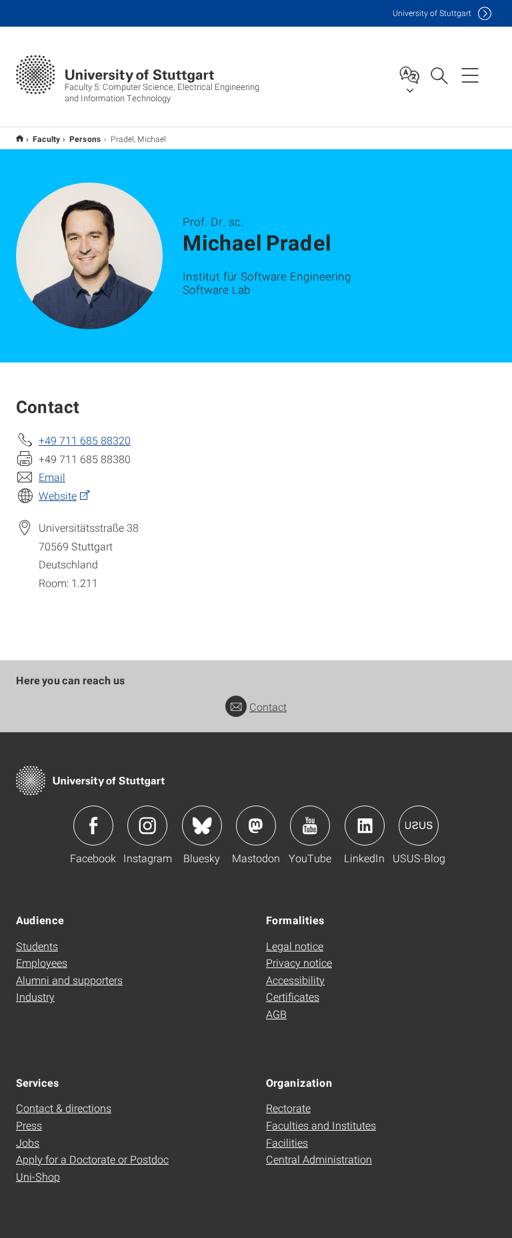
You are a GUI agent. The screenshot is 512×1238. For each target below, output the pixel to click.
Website (58, 495)
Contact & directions (63, 1108)
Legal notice (294, 946)
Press (29, 1125)
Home (19, 138)
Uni (432, 13)
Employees (41, 962)
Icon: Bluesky (202, 826)
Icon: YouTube (310, 826)
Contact (268, 707)
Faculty (46, 138)
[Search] (439, 75)
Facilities (287, 1142)
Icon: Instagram (147, 826)
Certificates (292, 996)
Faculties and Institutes (321, 1125)
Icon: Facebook (93, 826)
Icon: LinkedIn (365, 826)
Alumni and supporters (69, 980)
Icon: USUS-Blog (419, 826)
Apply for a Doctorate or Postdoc (92, 1159)
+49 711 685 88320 (85, 440)
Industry (35, 996)
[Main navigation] (470, 75)
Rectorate (288, 1108)
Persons (85, 138)
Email (52, 477)
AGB (276, 1014)
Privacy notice (299, 962)
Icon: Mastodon (256, 826)
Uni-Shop (38, 1176)
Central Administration (319, 1159)
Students (37, 946)
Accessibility (295, 980)
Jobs (27, 1142)
